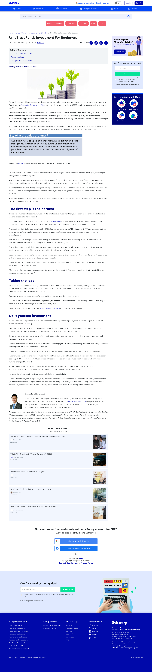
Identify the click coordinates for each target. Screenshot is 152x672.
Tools (116, 9)
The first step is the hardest (22, 54)
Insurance (63, 9)
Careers (69, 631)
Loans (19, 9)
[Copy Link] (106, 43)
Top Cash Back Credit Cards (18, 640)
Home (11, 33)
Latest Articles (21, 33)
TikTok (94, 638)
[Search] (129, 17)
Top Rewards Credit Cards (18, 637)
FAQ (67, 640)
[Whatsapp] (101, 43)
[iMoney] (14, 3)
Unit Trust (42, 33)
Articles (134, 9)
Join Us (138, 3)
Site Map (29, 657)
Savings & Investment (91, 9)
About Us (69, 625)
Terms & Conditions (68, 563)
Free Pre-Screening (86, 3)
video (20, 163)
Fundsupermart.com (77, 402)
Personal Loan (121, 109)
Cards (93, 23)
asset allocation (54, 222)
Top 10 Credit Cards (15, 625)
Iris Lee (40, 43)
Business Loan (133, 109)
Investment (71, 23)
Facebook (95, 625)
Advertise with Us (105, 3)
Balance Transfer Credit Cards (19, 649)
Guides (102, 23)
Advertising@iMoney (39, 657)
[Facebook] (91, 43)
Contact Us (70, 637)
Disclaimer (22, 657)
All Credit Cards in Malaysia (18, 646)
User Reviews (70, 634)
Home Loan (133, 121)
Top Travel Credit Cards (17, 634)
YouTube (95, 634)
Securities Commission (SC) (32, 105)
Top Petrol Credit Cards (17, 628)
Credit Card (40, 9)
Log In (128, 3)
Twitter (94, 628)
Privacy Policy (87, 563)
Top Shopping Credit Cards (18, 631)
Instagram (95, 631)
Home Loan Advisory (50, 628)
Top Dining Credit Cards (17, 643)
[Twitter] (96, 43)
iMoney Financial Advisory (52, 625)
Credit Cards (121, 121)
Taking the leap (17, 57)
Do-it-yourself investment (21, 61)
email (81, 558)
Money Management (55, 23)
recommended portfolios (49, 308)
